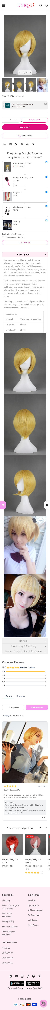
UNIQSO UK (7, 952)
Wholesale (32, 920)
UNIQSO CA (7, 957)
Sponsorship (33, 905)
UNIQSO (28, 999)
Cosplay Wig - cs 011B (10, 861)
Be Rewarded (33, 915)
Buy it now (25, 127)
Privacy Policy (8, 921)
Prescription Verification (7, 915)
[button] (25, 254)
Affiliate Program (35, 910)
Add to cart (34, 119)
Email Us (32, 900)
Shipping (6, 900)
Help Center (33, 925)
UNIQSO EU (7, 962)
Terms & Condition (10, 926)
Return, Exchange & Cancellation (10, 907)
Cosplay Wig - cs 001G (33, 861)
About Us (6, 947)
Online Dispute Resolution (8, 933)
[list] (25, 46)
